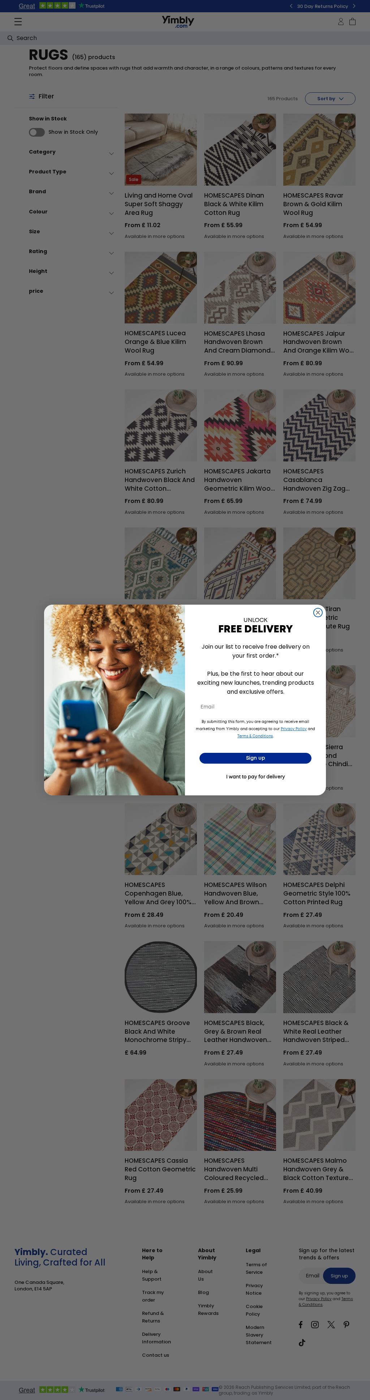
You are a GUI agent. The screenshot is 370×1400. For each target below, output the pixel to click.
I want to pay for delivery (255, 777)
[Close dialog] (318, 612)
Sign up (255, 758)
